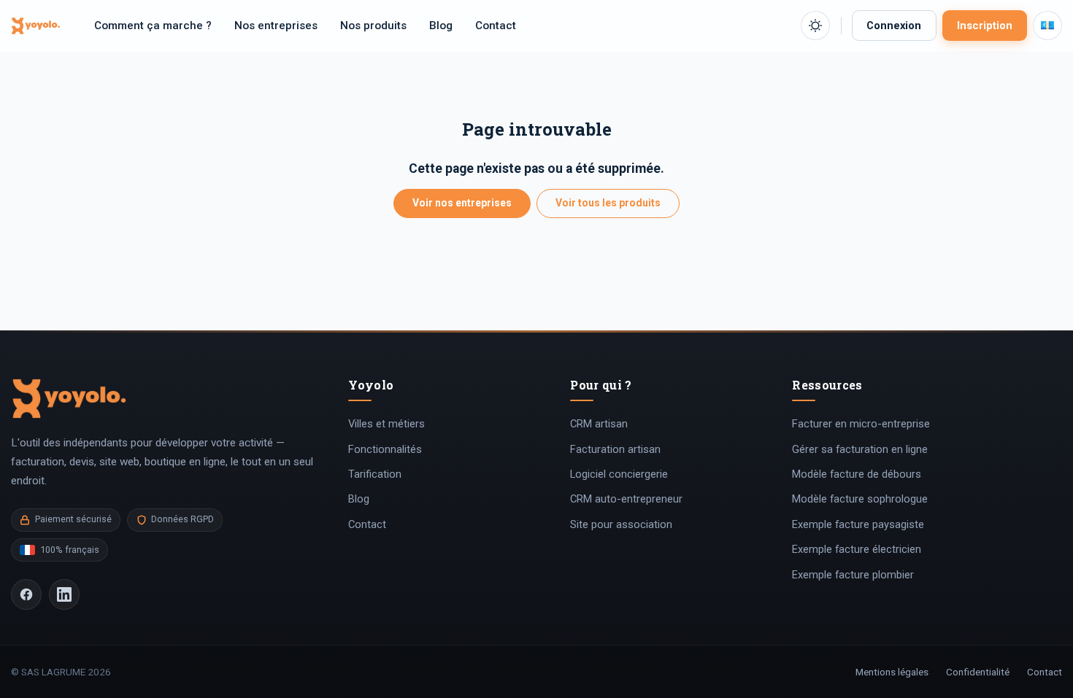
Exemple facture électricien (856, 549)
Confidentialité (977, 672)
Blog (441, 25)
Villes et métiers (386, 423)
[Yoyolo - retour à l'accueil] (36, 25)
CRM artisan (599, 423)
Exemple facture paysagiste (858, 524)
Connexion (893, 25)
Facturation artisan (615, 449)
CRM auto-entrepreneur (626, 498)
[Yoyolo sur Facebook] (26, 594)
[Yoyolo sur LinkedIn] (64, 594)
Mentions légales (891, 672)
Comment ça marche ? (153, 25)
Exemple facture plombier (853, 574)
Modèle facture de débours (856, 474)
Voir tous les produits (608, 203)
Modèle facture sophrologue (860, 498)
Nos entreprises (276, 25)
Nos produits (373, 25)
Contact (495, 25)
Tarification (374, 474)
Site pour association (621, 524)
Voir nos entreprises (462, 203)
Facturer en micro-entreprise (861, 423)
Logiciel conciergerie (619, 474)
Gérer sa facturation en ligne (860, 449)
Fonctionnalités (385, 449)
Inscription (984, 25)
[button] (815, 25)
